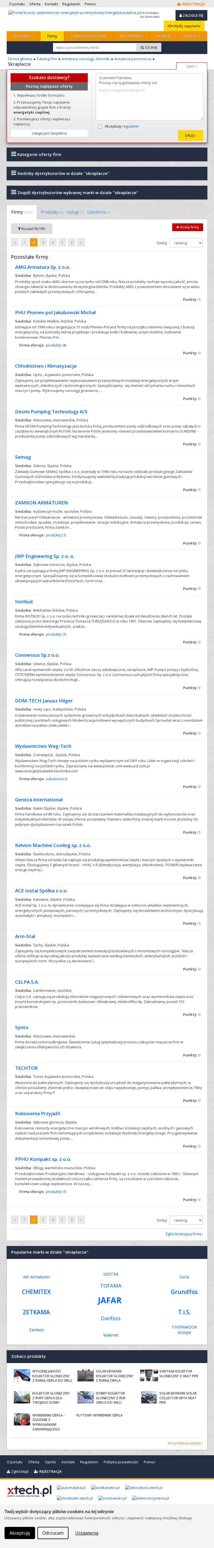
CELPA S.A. (27, 982)
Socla (184, 1277)
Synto (21, 1027)
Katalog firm (47, 58)
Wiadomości (131, 36)
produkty (53, 345)
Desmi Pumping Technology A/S (51, 411)
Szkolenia (99, 212)
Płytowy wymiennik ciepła (99, 1415)
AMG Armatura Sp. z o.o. (42, 267)
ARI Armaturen (36, 1277)
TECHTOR (26, 1068)
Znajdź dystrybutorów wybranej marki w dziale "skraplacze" (77, 192)
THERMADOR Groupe (184, 1329)
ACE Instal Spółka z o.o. (41, 890)
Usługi (75, 212)
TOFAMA (110, 1285)
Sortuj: (162, 242)
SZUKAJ (150, 47)
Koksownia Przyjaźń (37, 1113)
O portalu (15, 1461)
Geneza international (39, 799)
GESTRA (110, 1274)
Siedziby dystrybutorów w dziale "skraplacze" (63, 173)
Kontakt (68, 1461)
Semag (23, 457)
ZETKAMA (36, 1312)
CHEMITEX (36, 1292)
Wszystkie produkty (184, 1443)
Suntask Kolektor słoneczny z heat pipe (178, 1373)
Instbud (24, 601)
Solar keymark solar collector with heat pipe (178, 1398)
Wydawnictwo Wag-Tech (43, 746)
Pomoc (149, 1461)
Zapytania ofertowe (89, 36)
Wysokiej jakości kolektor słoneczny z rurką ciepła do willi (52, 1376)
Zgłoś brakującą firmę (183, 1233)
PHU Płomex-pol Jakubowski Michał (55, 312)
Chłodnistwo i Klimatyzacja (45, 366)
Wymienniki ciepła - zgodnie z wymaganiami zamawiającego (48, 1422)
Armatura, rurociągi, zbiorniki (86, 58)
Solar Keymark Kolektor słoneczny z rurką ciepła (114, 1376)
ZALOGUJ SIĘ (192, 15)
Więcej (191, 36)
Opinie (50, 1461)
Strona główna (20, 58)
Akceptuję (122, 126)
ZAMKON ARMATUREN (41, 502)
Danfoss (111, 1318)
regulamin (130, 126)
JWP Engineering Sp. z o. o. (44, 556)
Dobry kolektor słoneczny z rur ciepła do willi (110, 1398)
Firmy (52, 36)
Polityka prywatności (121, 1461)
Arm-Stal (25, 936)
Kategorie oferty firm (38, 154)
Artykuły (164, 36)
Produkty (22, 36)
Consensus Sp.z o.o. (37, 655)
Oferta (33, 1461)
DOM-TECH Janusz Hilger (44, 700)
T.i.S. (184, 1312)
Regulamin (89, 1461)
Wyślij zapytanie (186, 25)
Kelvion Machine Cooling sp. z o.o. (53, 845)
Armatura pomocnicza (132, 58)
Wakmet (110, 1335)
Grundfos (184, 1292)
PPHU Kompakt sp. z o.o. (43, 1159)
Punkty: (191, 299)
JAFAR (109, 1300)
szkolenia (54, 778)
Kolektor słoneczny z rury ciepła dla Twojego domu (51, 1398)
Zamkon (36, 1329)
